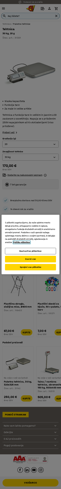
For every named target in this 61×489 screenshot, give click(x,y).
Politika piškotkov (21, 242)
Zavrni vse (30, 259)
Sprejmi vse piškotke (30, 267)
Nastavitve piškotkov (30, 251)
